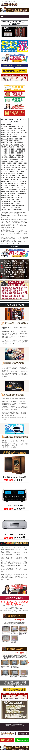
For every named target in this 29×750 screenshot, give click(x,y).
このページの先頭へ (23, 722)
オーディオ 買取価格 (14, 4)
